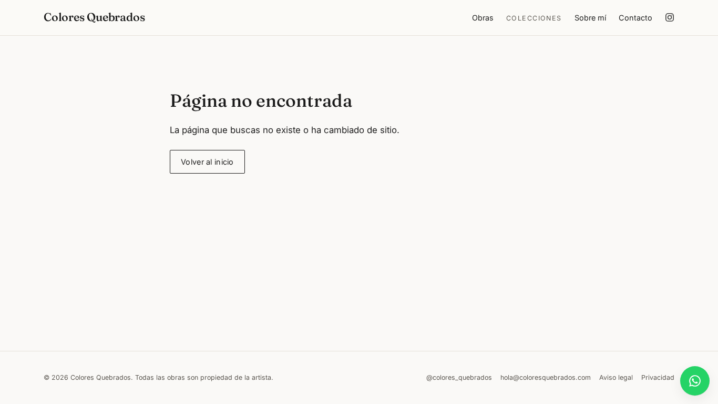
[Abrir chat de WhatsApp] (695, 381)
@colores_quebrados (459, 377)
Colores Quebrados (94, 17)
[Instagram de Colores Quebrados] (669, 17)
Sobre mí (590, 17)
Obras (483, 17)
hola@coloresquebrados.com (545, 377)
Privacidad (657, 377)
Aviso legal (616, 377)
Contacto (635, 17)
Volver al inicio (207, 161)
